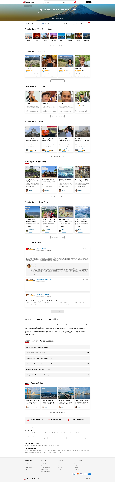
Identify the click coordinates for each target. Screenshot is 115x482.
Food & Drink (70, 438)
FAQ (42, 465)
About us (27, 463)
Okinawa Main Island (84, 450)
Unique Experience (61, 438)
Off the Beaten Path (78, 438)
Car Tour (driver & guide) (41, 445)
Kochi (41, 452)
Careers (76, 467)
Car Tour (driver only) (30, 445)
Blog (26, 469)
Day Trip (45, 438)
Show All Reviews (58, 311)
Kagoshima (31, 452)
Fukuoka (55, 450)
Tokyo (26, 450)
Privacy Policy (44, 469)
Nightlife (86, 438)
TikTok (59, 469)
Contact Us (44, 463)
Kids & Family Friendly (39, 440)
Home (26, 6)
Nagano (37, 452)
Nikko (26, 452)
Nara (65, 450)
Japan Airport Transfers (66, 432)
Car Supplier (77, 465)
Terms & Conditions (45, 467)
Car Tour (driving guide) (54, 445)
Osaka (34, 450)
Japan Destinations (77, 432)
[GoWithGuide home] (28, 2)
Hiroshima (39, 450)
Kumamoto (69, 450)
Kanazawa (49, 450)
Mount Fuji (75, 450)
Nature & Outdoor (52, 438)
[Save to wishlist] (39, 57)
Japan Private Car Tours (54, 432)
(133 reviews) (39, 264)
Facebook (60, 465)
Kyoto (30, 450)
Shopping (47, 440)
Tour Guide (77, 463)
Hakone (44, 450)
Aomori (55, 452)
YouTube (60, 467)
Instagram (60, 463)
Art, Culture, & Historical (36, 438)
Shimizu (51, 452)
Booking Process (29, 465)
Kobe (60, 452)
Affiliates (77, 469)
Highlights (27, 438)
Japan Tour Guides (33, 432)
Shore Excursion (28, 440)
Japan (26, 432)
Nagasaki (60, 450)
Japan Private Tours (43, 432)
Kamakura (46, 452)
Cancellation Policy (45, 471)
